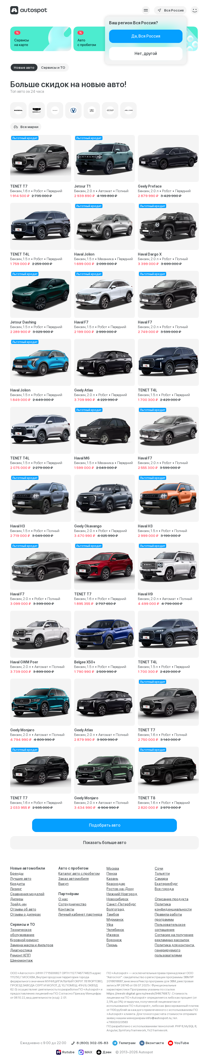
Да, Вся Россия (145, 36)
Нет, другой (146, 53)
